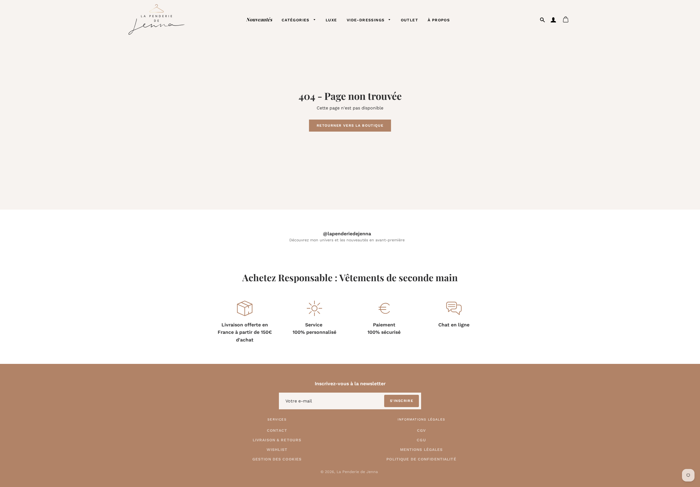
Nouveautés (259, 19)
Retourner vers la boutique (350, 125)
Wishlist (277, 449)
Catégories (296, 20)
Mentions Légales (421, 449)
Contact (277, 430)
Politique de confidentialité (421, 459)
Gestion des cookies (277, 459)
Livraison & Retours (277, 440)
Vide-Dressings (366, 20)
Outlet (409, 20)
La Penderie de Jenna (357, 471)
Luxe (331, 20)
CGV (421, 430)
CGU (421, 440)
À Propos (439, 20)
